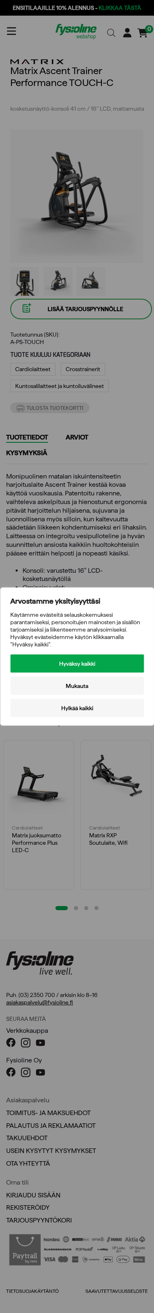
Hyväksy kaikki (77, 663)
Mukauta (77, 686)
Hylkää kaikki (77, 708)
